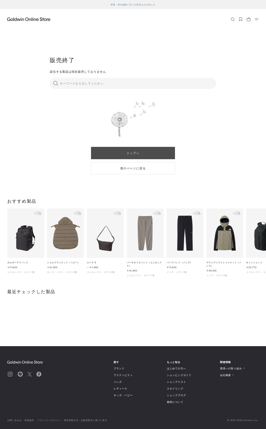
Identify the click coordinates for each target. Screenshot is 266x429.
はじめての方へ (176, 368)
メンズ (118, 381)
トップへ (133, 153)
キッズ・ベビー (123, 395)
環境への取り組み (231, 368)
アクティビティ (123, 375)
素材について (175, 402)
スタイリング (175, 388)
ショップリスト (176, 381)
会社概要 (225, 375)
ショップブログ (176, 395)
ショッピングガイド (179, 375)
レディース (120, 388)
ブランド (119, 368)
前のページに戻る (133, 168)
